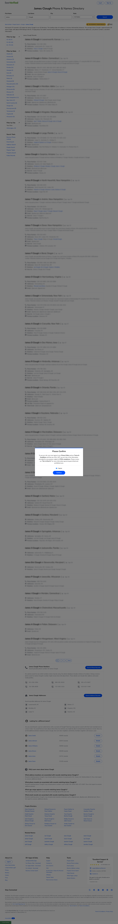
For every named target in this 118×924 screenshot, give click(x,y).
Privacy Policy (65, 455)
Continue (59, 473)
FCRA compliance (65, 459)
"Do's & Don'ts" (46, 461)
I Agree (59, 468)
